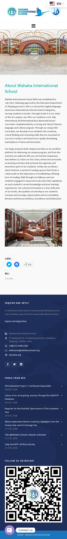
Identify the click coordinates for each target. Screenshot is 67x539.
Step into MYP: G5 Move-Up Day (20, 444)
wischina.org (15, 355)
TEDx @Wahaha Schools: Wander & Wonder (25, 435)
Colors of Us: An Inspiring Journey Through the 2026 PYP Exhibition (32, 397)
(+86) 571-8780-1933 (18, 346)
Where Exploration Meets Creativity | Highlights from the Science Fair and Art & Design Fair (32, 423)
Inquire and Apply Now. (16, 321)
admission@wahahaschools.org (24, 350)
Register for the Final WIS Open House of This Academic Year (32, 410)
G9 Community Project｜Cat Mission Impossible (28, 386)
